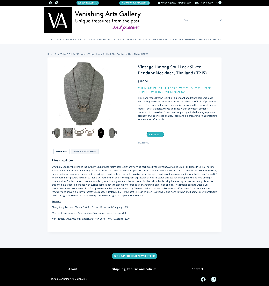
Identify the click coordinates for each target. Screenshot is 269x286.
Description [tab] (61, 151)
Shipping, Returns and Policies (134, 269)
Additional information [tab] (84, 151)
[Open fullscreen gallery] (114, 124)
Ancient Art (57, 39)
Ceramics (131, 39)
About (72, 269)
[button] (57, 133)
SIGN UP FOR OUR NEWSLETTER (134, 3)
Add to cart (155, 134)
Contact (197, 269)
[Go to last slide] (53, 132)
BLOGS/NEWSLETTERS (88, 3)
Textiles (142, 39)
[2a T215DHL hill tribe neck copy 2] (84, 94)
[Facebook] (50, 3)
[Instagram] (57, 3)
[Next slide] (115, 132)
